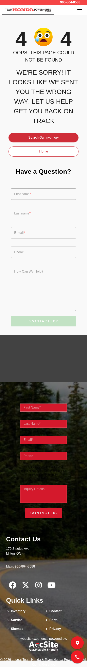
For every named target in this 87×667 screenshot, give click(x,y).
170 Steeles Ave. (18, 548)
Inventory (17, 611)
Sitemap (16, 628)
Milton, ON (13, 553)
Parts (53, 620)
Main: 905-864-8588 (20, 566)
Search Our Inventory (43, 137)
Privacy (55, 628)
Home (43, 151)
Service (16, 620)
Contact (55, 611)
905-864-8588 (70, 2)
